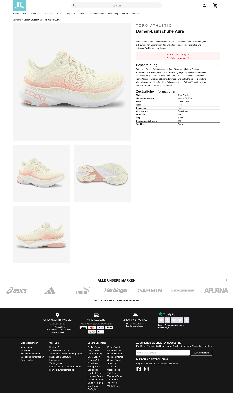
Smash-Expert (114, 360)
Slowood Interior (115, 356)
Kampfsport (70, 13)
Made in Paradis (95, 382)
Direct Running (95, 353)
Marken (135, 13)
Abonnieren (201, 352)
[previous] (227, 280)
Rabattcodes (27, 360)
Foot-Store (93, 363)
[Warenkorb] (215, 5)
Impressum (54, 360)
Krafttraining (36, 13)
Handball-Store (95, 373)
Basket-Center (94, 347)
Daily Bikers (93, 350)
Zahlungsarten (56, 363)
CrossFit (49, 13)
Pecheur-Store (114, 350)
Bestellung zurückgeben (135, 326)
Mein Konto (26, 347)
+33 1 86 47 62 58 (57, 332)
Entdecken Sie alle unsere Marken (116, 300)
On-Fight (92, 389)
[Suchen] (75, 5)
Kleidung (83, 13)
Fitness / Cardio (19, 13)
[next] (231, 280)
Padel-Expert (113, 347)
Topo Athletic (154, 25)
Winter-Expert (113, 385)
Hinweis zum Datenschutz (61, 369)
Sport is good (113, 369)
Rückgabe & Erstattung (60, 356)
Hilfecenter (26, 350)
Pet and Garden (114, 353)
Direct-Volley (94, 356)
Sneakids (111, 366)
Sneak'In (111, 363)
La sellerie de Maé (96, 379)
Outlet (125, 13)
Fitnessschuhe (97, 13)
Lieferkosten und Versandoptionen (65, 366)
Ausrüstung (113, 13)
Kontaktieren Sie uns (57, 324)
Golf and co (93, 369)
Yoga (59, 13)
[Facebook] (139, 369)
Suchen (116, 5)
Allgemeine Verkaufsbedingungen (65, 353)
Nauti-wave (93, 385)
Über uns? (54, 347)
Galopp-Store (94, 366)
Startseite (17, 19)
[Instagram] (146, 369)
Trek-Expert (112, 373)
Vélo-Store (112, 382)
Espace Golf (93, 360)
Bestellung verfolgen (30, 353)
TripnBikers (112, 379)
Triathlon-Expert (115, 376)
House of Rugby (95, 376)
